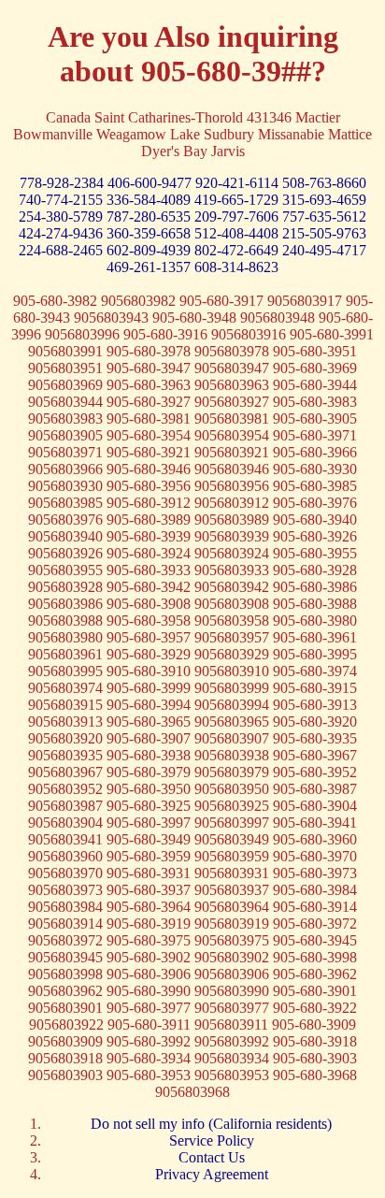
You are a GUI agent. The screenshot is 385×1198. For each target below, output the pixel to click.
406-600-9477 (151, 183)
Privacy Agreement (211, 1174)
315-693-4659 (324, 200)
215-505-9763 (324, 233)
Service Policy (211, 1140)
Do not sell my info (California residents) (211, 1124)
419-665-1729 (238, 200)
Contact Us (211, 1157)
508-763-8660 (324, 183)
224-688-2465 (63, 250)
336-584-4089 (150, 200)
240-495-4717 (324, 250)
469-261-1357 (150, 267)
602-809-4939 (150, 250)
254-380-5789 (63, 216)
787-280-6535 (150, 216)
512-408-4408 (238, 233)
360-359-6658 (150, 233)
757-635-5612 (324, 216)
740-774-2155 (63, 200)
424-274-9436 (63, 233)
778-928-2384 (63, 183)
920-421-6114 (238, 183)
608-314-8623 (236, 267)
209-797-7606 (238, 216)
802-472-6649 (238, 250)
